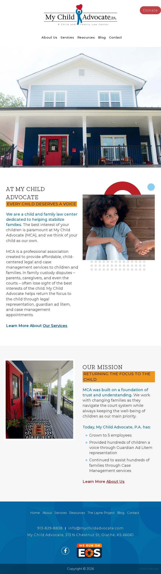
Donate (150, 10)
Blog (102, 37)
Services (67, 37)
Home (35, 513)
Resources (86, 37)
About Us (49, 37)
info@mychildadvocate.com (96, 528)
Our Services (55, 325)
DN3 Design (149, 568)
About (47, 513)
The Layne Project (101, 513)
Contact (115, 37)
